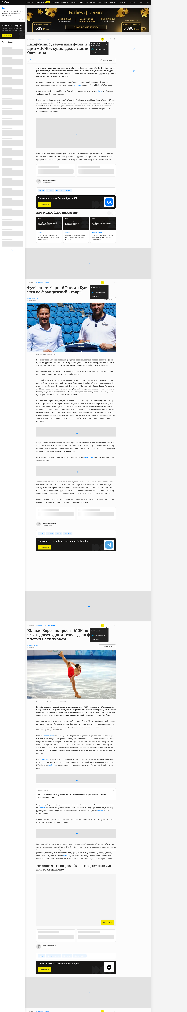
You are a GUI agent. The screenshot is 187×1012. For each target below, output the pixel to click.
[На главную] (5, 2)
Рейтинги (56, 2)
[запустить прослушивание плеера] (106, 39)
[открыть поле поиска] (148, 2)
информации (49, 699)
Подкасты (73, 2)
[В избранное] (62, 130)
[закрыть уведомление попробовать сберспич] (106, 44)
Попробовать (95, 53)
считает (100, 774)
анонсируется (89, 421)
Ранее (100, 91)
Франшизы (64, 2)
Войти (141, 2)
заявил (42, 771)
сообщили (52, 729)
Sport (99, 2)
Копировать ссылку (108, 60)
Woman (92, 2)
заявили (44, 723)
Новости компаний (97, 196)
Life (87, 2)
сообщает (77, 85)
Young (105, 2)
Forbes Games (42, 2)
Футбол (40, 196)
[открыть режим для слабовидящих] (102, 39)
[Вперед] (118, 134)
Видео (81, 2)
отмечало (66, 819)
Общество (68, 196)
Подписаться (44, 168)
